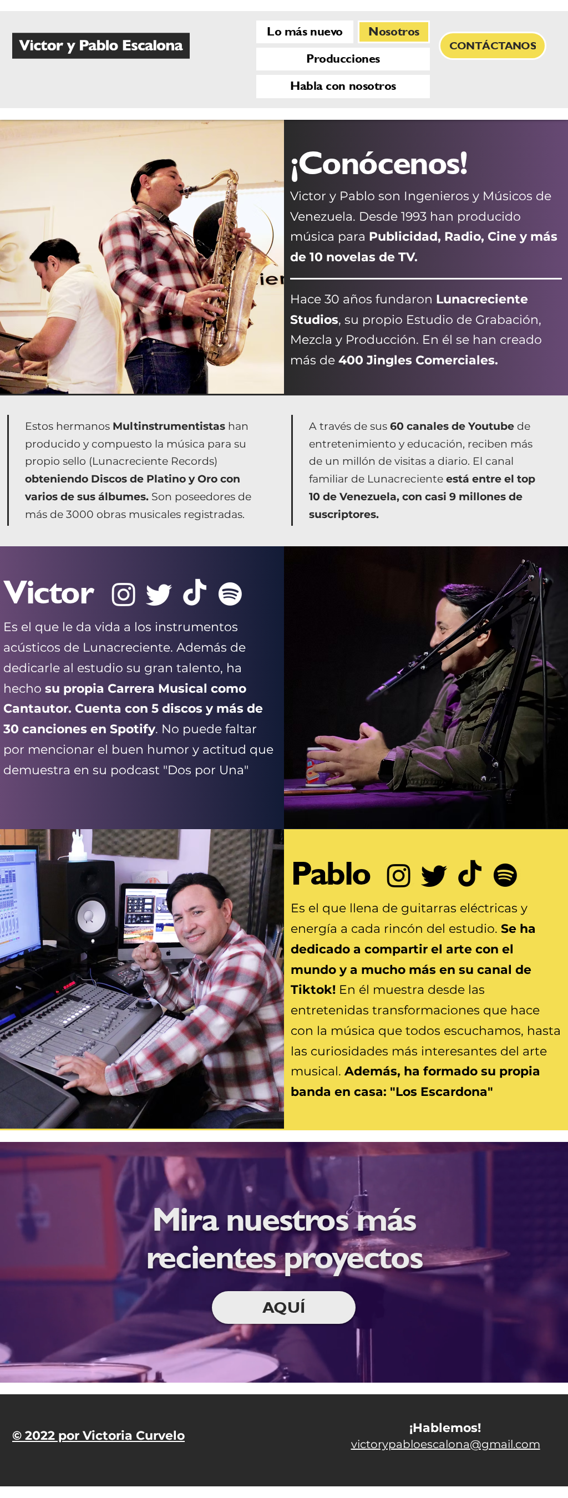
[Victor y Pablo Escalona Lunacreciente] (101, 45)
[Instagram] (123, 594)
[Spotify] (230, 594)
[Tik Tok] (194, 594)
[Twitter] (159, 594)
